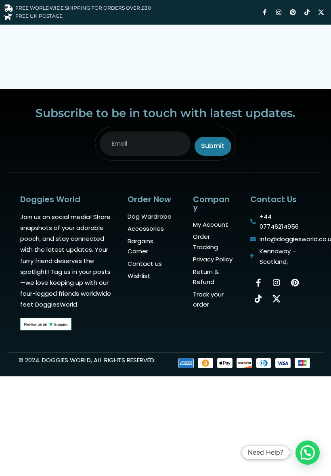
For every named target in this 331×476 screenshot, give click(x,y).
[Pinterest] (293, 12)
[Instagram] (278, 12)
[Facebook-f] (264, 12)
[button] (307, 453)
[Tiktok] (307, 12)
